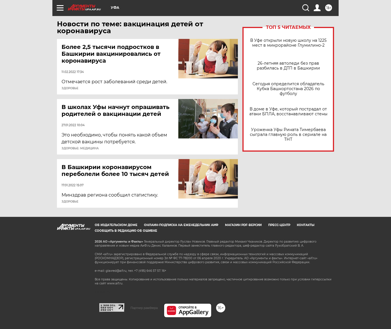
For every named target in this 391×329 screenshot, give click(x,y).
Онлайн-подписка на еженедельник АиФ (181, 225)
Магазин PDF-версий (243, 225)
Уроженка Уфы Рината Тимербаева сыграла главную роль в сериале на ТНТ (288, 134)
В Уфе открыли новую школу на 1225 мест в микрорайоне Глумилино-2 (288, 43)
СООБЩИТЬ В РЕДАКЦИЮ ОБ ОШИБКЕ (126, 231)
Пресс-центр (279, 225)
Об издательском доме (116, 225)
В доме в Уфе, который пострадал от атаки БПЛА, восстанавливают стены (288, 111)
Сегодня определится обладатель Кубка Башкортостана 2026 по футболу (288, 89)
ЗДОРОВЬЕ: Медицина (80, 148)
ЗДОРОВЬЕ (70, 88)
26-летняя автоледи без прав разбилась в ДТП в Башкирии (288, 66)
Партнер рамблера (144, 308)
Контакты (305, 225)
